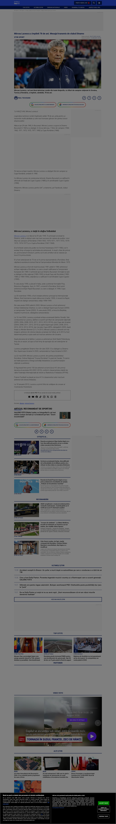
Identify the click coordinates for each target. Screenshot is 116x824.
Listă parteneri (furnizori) (58, 807)
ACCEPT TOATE (103, 803)
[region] (58, 808)
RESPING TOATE (103, 816)
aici (42, 814)
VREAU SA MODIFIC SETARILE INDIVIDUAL (103, 809)
